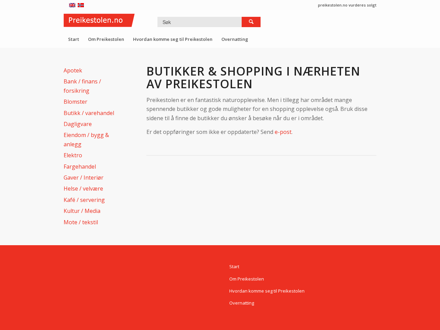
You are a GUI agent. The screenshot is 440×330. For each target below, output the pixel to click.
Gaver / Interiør (83, 177)
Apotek (73, 70)
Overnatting (241, 303)
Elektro (73, 155)
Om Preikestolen (246, 279)
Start (234, 266)
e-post (283, 132)
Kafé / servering (84, 200)
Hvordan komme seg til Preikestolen (267, 291)
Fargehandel (80, 166)
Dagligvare (78, 124)
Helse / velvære (83, 188)
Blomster (75, 101)
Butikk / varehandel (89, 113)
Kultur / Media (82, 211)
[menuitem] (74, 39)
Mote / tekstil (81, 222)
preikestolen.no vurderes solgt (347, 5)
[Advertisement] (271, 185)
